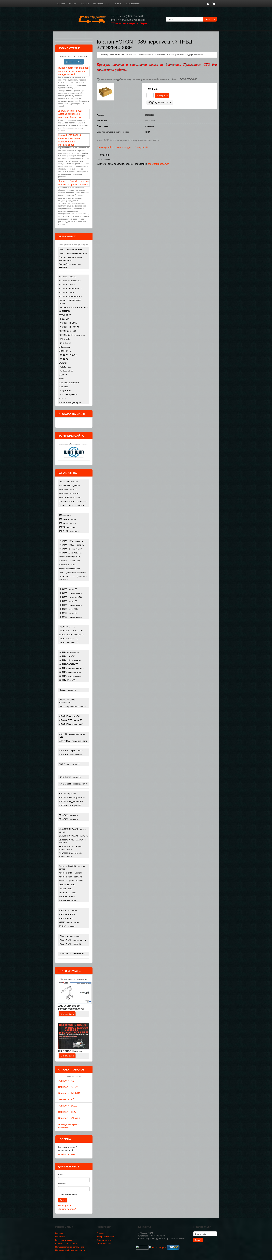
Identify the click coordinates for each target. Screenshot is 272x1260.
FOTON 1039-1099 (67, 331)
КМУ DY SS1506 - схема (70, 497)
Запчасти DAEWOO (69, 1118)
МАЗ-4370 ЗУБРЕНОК (69, 382)
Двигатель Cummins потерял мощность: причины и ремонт (73, 182)
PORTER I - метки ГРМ (69, 560)
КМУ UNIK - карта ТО (68, 489)
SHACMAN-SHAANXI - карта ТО (73, 835)
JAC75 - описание (67, 527)
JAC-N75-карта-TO (67, 284)
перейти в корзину (66, 1154)
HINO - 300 (64, 319)
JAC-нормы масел (67, 523)
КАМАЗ (62, 378)
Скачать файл (67, 1013)
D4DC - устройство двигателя (72, 572)
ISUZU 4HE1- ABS (67, 680)
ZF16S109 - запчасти (68, 815)
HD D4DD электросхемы (70, 556)
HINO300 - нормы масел (70, 593)
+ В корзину (162, 95)
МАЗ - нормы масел (68, 910)
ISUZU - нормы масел (69, 652)
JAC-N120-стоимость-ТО (70, 296)
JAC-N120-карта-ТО (68, 292)
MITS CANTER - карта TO (70, 720)
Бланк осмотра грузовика (70, 249)
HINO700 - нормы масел (70, 616)
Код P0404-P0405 (67, 896)
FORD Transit (65, 342)
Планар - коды (65, 888)
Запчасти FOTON (68, 1087)
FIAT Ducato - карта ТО (69, 764)
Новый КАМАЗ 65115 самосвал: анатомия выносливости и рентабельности (69, 139)
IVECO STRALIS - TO (68, 638)
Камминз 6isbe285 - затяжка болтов (72, 867)
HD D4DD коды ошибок (69, 568)
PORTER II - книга (67, 564)
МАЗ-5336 (63, 386)
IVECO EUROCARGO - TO (71, 630)
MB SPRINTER (65, 350)
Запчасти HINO (67, 1111)
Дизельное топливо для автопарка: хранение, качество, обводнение (70, 114)
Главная (61, 3)
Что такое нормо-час (68, 481)
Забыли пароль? (67, 1209)
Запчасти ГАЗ (66, 1080)
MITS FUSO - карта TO (69, 716)
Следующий (141, 147)
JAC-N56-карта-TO (67, 276)
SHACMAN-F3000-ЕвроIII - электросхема (71, 848)
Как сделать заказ (101, 3)
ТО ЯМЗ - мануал (67, 926)
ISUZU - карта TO (67, 656)
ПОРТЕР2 (63, 358)
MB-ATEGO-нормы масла (71, 750)
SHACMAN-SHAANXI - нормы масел (72, 830)
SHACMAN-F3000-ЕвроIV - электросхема (71, 854)
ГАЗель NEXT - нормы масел (72, 939)
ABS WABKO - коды (67, 892)
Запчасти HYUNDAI (69, 1093)
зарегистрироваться (158, 163)
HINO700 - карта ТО (68, 612)
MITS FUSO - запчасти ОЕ (71, 724)
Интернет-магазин (105, 1236)
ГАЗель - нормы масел (69, 935)
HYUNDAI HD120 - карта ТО (71, 544)
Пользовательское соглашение (69, 1246)
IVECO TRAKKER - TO (69, 642)
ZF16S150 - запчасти (68, 819)
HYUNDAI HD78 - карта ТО (71, 540)
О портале (60, 1236)
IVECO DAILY (65, 315)
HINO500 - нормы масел (70, 604)
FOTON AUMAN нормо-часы (72, 334)
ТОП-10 (62, 398)
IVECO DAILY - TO (67, 626)
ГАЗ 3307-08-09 (66, 370)
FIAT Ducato (64, 338)
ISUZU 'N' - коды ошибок (70, 676)
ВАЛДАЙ (63, 362)
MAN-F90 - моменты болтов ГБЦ (72, 735)
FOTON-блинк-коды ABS (70, 805)
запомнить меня (69, 1194)
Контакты (118, 3)
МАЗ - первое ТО (67, 914)
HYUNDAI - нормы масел (70, 548)
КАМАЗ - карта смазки (69, 922)
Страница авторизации (66, 1243)
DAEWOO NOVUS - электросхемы (67, 701)
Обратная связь (104, 1243)
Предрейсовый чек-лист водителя (70, 265)
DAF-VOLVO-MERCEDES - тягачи (71, 302)
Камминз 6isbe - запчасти (70, 876)
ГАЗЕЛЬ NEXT (65, 366)
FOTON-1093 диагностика (71, 801)
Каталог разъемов (67, 900)
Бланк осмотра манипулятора (73, 253)
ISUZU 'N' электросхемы (70, 672)
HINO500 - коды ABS (68, 608)
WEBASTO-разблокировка (71, 880)
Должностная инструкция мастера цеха (70, 258)
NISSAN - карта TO (67, 689)
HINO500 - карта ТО (68, 601)
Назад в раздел (123, 147)
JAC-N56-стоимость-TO (69, 280)
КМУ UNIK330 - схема (69, 493)
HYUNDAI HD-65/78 (68, 323)
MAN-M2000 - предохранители (73, 740)
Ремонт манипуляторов (70, 402)
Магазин (85, 3)
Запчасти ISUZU (67, 1105)
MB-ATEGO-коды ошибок (70, 754)
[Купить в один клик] (159, 102)
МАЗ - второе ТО (66, 918)
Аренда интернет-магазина (68, 1125)
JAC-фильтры (65, 515)
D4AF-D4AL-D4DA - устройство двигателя (73, 578)
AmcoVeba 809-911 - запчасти (73, 501)
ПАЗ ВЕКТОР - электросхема (72, 953)
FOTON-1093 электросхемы (72, 797)
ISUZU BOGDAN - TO (68, 664)
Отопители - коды (67, 884)
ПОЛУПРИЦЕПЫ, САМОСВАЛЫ (73, 307)
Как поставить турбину (69, 485)
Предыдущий (104, 147)
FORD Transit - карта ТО (70, 776)
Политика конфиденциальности (70, 1250)
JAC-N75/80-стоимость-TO (71, 288)
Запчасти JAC (66, 1099)
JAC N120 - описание (69, 531)
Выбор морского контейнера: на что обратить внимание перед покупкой (73, 71)
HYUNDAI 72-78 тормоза (70, 552)
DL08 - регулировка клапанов (72, 706)
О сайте (73, 3)
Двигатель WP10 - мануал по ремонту (72, 841)
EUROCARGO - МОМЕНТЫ (71, 634)
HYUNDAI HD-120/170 (69, 327)
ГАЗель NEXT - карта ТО (70, 943)
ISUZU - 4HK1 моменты (70, 660)
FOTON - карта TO (67, 793)
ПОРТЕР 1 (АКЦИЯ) (68, 354)
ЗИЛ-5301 (63, 374)
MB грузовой (64, 346)
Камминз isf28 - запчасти (70, 872)
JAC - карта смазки (67, 519)
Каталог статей (133, 3)
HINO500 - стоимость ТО (70, 597)
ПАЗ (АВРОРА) (65, 390)
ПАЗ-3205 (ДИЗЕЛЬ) (68, 394)
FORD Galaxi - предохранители (73, 783)
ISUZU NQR (64, 311)
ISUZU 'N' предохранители (71, 668)
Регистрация (65, 1205)
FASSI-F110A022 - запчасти (71, 505)
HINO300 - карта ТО (68, 589)
